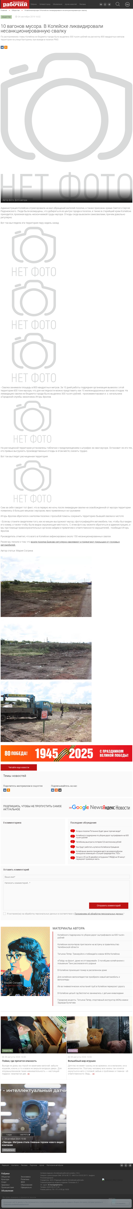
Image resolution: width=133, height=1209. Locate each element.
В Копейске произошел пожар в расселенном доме (82, 970)
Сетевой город (44, 4)
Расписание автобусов (55, 1165)
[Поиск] (118, 4)
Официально (26, 1187)
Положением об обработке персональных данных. (99, 914)
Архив (41, 1165)
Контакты (15, 1165)
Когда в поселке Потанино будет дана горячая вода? (98, 831)
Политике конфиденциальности (16, 1204)
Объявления (57, 4)
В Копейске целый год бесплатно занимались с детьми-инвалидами (91, 993)
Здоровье (5, 1185)
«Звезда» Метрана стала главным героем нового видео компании (33, 1143)
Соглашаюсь (120, 1203)
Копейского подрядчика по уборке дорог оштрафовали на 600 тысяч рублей (102, 836)
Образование (26, 1185)
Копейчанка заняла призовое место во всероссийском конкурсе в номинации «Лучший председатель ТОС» (99, 852)
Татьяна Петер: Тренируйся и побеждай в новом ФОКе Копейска (89, 954)
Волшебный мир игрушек (82, 1061)
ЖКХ (23, 1182)
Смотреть (24, 1135)
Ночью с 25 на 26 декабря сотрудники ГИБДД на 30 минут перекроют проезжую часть (100, 858)
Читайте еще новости (18, 767)
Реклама (82, 4)
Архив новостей (71, 4)
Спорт (3, 1182)
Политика (25, 1179)
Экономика (26, 1177)
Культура (5, 1179)
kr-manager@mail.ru (55, 1185)
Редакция (5, 1165)
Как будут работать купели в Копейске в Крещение (97, 847)
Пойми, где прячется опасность (19, 1061)
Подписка (33, 1165)
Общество (5, 1177)
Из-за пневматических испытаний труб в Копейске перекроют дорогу (91, 986)
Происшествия (7, 1187)
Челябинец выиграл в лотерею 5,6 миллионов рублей (98, 842)
